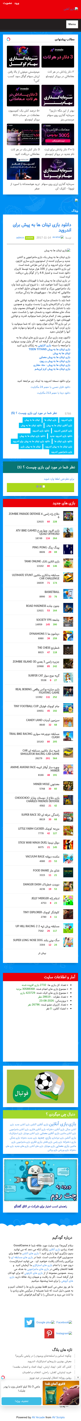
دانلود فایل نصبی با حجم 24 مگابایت (50, 387)
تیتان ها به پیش (61, 353)
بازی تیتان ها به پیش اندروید (58, 446)
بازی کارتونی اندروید (63, 430)
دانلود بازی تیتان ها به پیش (32, 435)
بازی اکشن (70, 1138)
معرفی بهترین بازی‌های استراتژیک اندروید (49, 1361)
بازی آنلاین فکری (37, 1129)
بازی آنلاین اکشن (39, 1124)
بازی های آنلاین (36, 1146)
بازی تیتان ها (50, 419)
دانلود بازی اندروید (40, 430)
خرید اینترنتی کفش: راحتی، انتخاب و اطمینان (46, 1372)
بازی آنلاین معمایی (49, 1133)
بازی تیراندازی (58, 1137)
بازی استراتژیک (15, 1133)
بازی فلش (47, 1142)
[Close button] (78, 1377)
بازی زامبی (57, 1141)
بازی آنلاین (58, 1124)
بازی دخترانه (69, 1142)
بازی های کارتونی (33, 1273)
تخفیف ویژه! (21, 1401)
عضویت (7, 3)
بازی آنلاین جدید (22, 1124)
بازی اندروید (66, 419)
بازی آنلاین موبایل (31, 1133)
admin (20, 237)
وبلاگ (75, 211)
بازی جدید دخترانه (29, 1137)
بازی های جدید (22, 1146)
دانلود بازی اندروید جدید (61, 435)
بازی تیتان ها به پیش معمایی (54, 357)
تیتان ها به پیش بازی (30, 446)
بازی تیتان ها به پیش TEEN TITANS (49, 349)
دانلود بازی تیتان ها (63, 441)
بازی (72, 1124)
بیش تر (41, 953)
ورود (16, 3)
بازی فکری (36, 1142)
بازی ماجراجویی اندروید (61, 451)
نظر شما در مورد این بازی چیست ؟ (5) (34, 413)
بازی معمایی (62, 1146)
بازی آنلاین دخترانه (55, 1129)
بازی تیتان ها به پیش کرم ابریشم (52, 369)
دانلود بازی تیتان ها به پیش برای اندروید (31, 441)
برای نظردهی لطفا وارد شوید (59, 479)
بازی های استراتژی (42, 1265)
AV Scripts (58, 1417)
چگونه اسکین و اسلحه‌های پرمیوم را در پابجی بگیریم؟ (43, 1356)
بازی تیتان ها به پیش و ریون (55, 361)
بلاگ (63, 1406)
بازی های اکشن (30, 1253)
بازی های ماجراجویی (38, 1269)
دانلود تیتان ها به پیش (31, 425)
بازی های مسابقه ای (22, 1257)
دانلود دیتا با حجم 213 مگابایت (53, 393)
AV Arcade (38, 1417)
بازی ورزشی (63, 1150)
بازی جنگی (15, 1138)
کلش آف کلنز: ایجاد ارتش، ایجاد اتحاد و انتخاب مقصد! (42, 1367)
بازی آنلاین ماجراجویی (19, 1129)
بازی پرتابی (52, 1150)
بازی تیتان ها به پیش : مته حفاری (51, 365)
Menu (71, 25)
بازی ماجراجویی (23, 1141)
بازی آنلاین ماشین (68, 1133)
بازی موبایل (49, 1146)
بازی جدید (44, 1137)
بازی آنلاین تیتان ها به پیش (59, 425)
